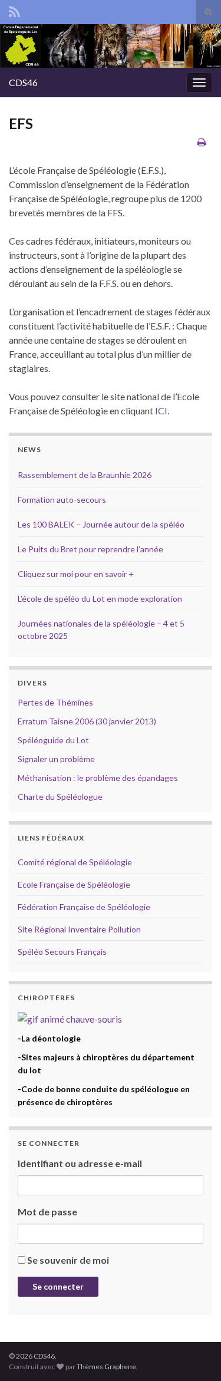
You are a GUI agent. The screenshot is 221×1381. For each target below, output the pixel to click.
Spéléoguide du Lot (53, 740)
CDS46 (23, 82)
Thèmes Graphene (106, 1366)
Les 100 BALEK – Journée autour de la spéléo (101, 524)
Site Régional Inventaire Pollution (79, 929)
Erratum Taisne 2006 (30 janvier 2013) (87, 721)
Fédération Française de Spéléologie (84, 907)
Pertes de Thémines (55, 702)
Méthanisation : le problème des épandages (98, 778)
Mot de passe (47, 1211)
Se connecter (58, 1286)
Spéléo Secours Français (62, 952)
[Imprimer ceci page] (201, 141)
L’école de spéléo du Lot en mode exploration (100, 599)
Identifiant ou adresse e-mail (80, 1163)
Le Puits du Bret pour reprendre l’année (90, 549)
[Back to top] (194, 1354)
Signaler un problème (56, 759)
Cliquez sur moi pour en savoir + (76, 574)
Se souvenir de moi (68, 1259)
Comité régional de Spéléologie (75, 862)
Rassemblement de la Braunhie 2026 (84, 475)
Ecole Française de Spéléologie (74, 884)
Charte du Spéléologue (60, 797)
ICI (161, 410)
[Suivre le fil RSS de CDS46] (14, 9)
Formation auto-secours (62, 500)
